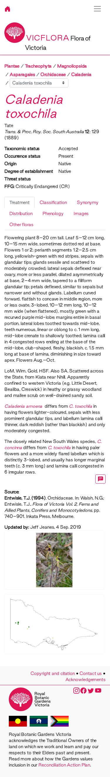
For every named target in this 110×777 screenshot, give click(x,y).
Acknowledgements (85, 679)
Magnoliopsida (72, 66)
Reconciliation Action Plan (64, 764)
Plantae (11, 66)
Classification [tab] (53, 202)
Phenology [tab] (53, 213)
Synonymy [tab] (88, 202)
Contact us (90, 673)
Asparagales (22, 74)
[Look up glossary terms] (100, 479)
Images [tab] (81, 213)
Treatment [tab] (19, 202)
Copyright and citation (53, 673)
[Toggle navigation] (97, 9)
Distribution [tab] (21, 213)
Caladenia (81, 74)
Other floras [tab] (21, 224)
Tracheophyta (38, 66)
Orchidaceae (53, 74)
